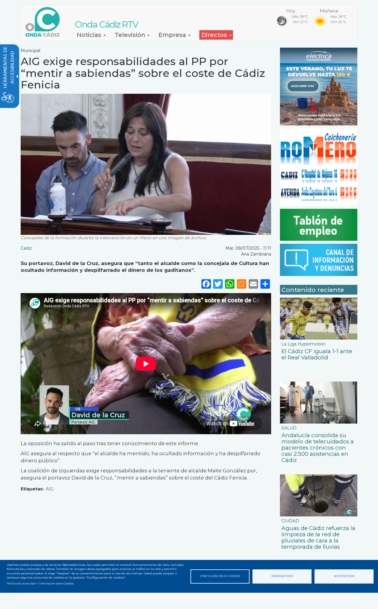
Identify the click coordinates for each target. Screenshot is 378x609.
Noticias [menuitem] (90, 34)
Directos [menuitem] (215, 34)
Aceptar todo (344, 576)
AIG (49, 489)
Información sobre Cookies (56, 583)
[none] (265, 284)
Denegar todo (282, 576)
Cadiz (26, 248)
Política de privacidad (21, 583)
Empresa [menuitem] (173, 34)
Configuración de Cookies (220, 576)
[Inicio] (44, 22)
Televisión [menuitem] (131, 34)
